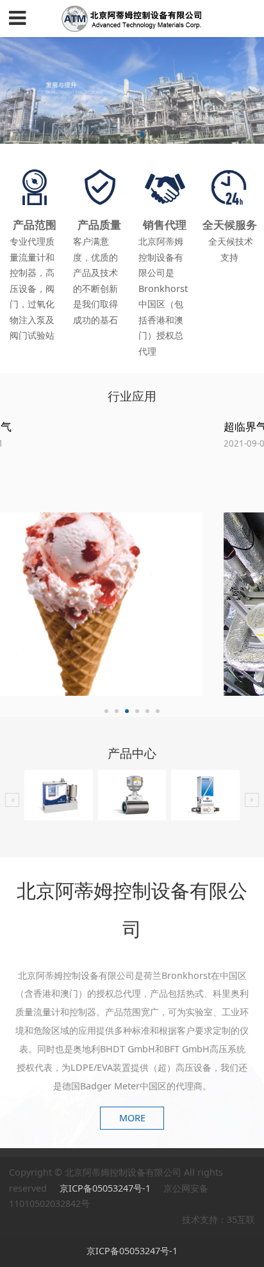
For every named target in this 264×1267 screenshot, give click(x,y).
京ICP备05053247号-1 (106, 1188)
